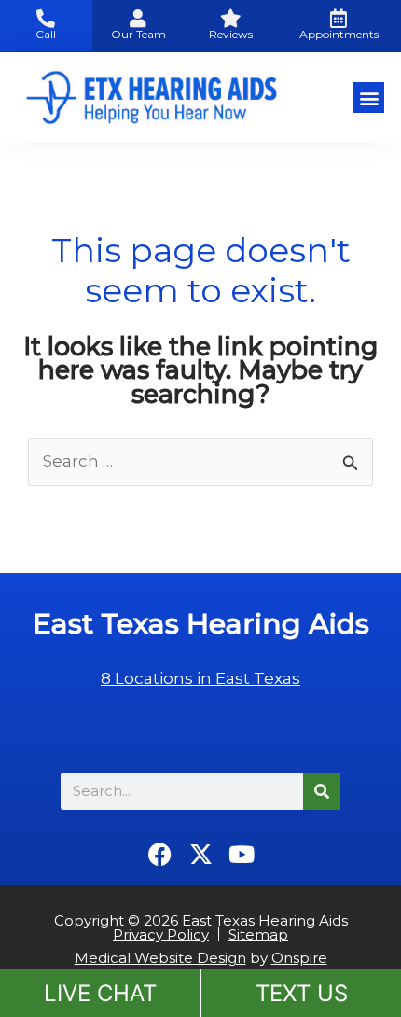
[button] (368, 97)
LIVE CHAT (100, 993)
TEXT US (302, 993)
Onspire (299, 958)
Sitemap (258, 934)
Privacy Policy (161, 934)
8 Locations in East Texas (200, 678)
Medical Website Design (160, 958)
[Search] (321, 791)
